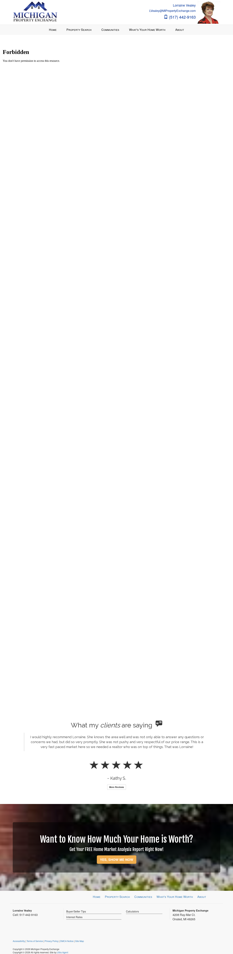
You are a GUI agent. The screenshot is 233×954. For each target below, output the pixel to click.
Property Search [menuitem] (79, 30)
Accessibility (19, 941)
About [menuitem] (179, 30)
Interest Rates (74, 917)
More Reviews (116, 787)
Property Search (117, 897)
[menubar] (116, 30)
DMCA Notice (67, 941)
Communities (143, 897)
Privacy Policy (51, 941)
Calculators (132, 911)
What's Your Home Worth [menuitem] (147, 30)
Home (96, 897)
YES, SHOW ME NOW (116, 859)
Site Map (79, 941)
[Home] (35, 12)
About (201, 897)
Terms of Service (35, 941)
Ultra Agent (62, 952)
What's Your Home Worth (175, 897)
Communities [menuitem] (110, 30)
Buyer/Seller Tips (76, 911)
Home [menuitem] (53, 30)
